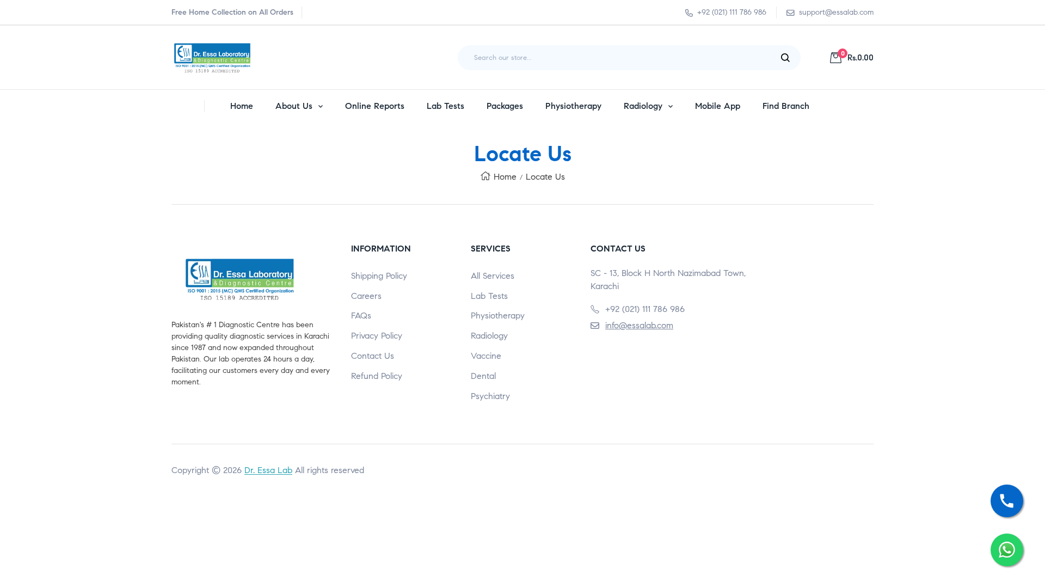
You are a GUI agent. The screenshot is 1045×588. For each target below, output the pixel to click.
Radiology (489, 335)
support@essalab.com (836, 12)
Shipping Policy (379, 276)
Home (505, 176)
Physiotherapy (498, 315)
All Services (492, 276)
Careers (366, 296)
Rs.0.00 (857, 57)
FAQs (361, 315)
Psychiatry (490, 396)
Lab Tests (489, 296)
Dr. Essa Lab (268, 470)
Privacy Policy (376, 335)
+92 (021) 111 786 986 (731, 12)
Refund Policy (376, 376)
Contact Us (372, 356)
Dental (483, 376)
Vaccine (486, 356)
